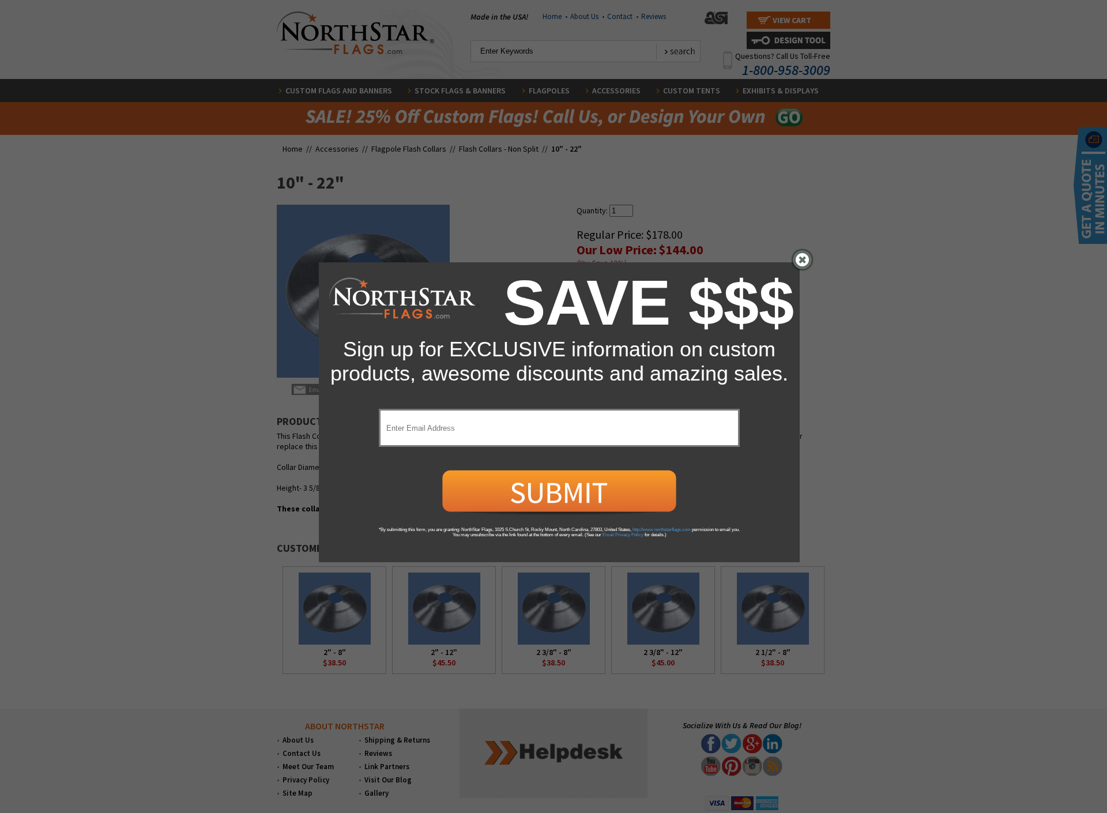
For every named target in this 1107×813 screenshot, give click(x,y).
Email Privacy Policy (623, 534)
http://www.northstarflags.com (661, 529)
